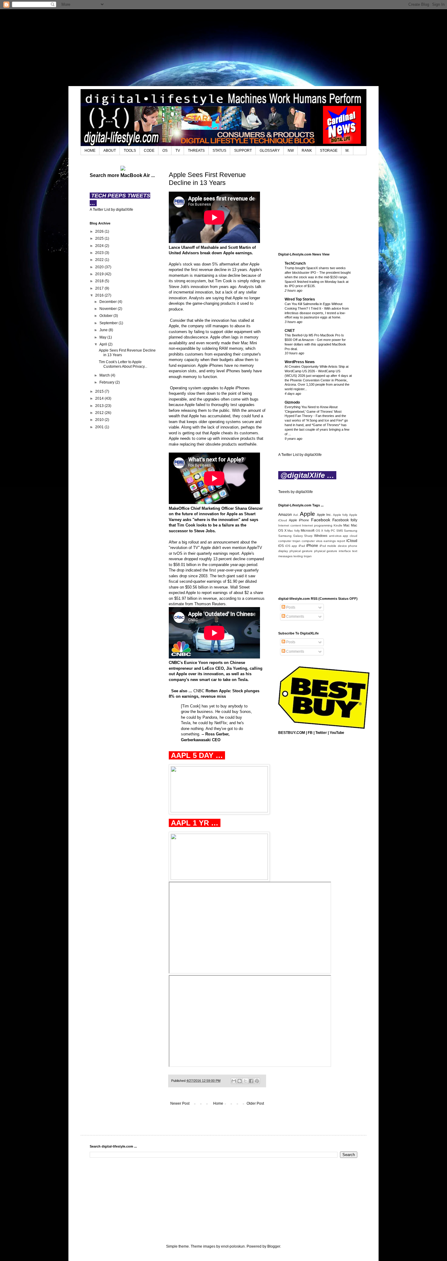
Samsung (350, 530)
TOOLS (130, 150)
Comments (294, 616)
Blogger (273, 1246)
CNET (290, 330)
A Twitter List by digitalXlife (111, 209)
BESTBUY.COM (291, 733)
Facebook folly (344, 520)
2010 (100, 420)
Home (218, 1103)
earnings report (334, 541)
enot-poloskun (233, 1246)
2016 (100, 295)
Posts (290, 607)
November (108, 309)
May (103, 337)
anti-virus (335, 535)
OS (165, 150)
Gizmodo (292, 402)
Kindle (338, 525)
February (107, 382)
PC (333, 530)
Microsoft (307, 530)
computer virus (312, 541)
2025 (100, 238)
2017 (100, 288)
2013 (100, 406)
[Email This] (234, 1081)
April (103, 344)
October (106, 316)
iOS (281, 545)
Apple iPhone (299, 520)
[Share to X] (245, 1081)
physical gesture (301, 551)
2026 (100, 231)
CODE (149, 150)
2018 (100, 281)
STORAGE (329, 150)
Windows (320, 535)
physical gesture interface (332, 551)
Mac (346, 525)
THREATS (196, 150)
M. (347, 150)
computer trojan (289, 541)
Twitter (321, 733)
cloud (353, 535)
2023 (100, 253)
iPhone (312, 546)
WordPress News (300, 362)
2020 (100, 267)
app (345, 535)
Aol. (296, 514)
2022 (100, 260)
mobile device (337, 545)
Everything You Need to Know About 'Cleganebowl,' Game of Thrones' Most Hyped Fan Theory (313, 411)
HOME (90, 150)
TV (177, 150)
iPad (302, 545)
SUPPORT (243, 150)
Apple (307, 514)
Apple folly (340, 514)
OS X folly (323, 530)
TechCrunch (295, 263)
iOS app (291, 545)
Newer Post (179, 1103)
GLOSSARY (270, 150)
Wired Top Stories (300, 299)
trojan (308, 556)
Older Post (255, 1103)
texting (298, 556)
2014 (100, 398)
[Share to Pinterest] (257, 1081)
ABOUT (109, 150)
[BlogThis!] (240, 1081)
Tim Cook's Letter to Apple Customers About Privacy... (123, 364)
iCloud (351, 541)
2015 (100, 391)
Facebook (320, 519)
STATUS (219, 150)
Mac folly (293, 530)
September (109, 323)
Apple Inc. (324, 514)
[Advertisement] (223, 47)
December (108, 302)
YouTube (337, 733)
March (105, 375)
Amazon (285, 514)
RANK (307, 150)
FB (310, 733)
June (104, 330)
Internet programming (317, 525)
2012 (100, 413)
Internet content (289, 525)
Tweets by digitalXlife (295, 492)
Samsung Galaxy (290, 535)
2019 (100, 274)
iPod (323, 545)
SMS (339, 530)
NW (291, 150)
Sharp (308, 535)
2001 (100, 427)
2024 (100, 246)
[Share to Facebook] (251, 1081)
